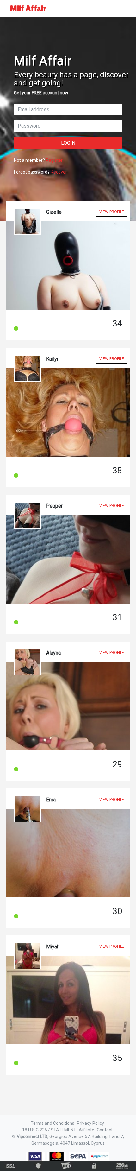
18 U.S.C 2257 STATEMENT (49, 1129)
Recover (59, 171)
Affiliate (86, 1129)
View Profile (111, 212)
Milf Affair (28, 8)
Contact (105, 1129)
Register (54, 160)
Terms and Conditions (52, 1123)
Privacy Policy (90, 1123)
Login (68, 143)
